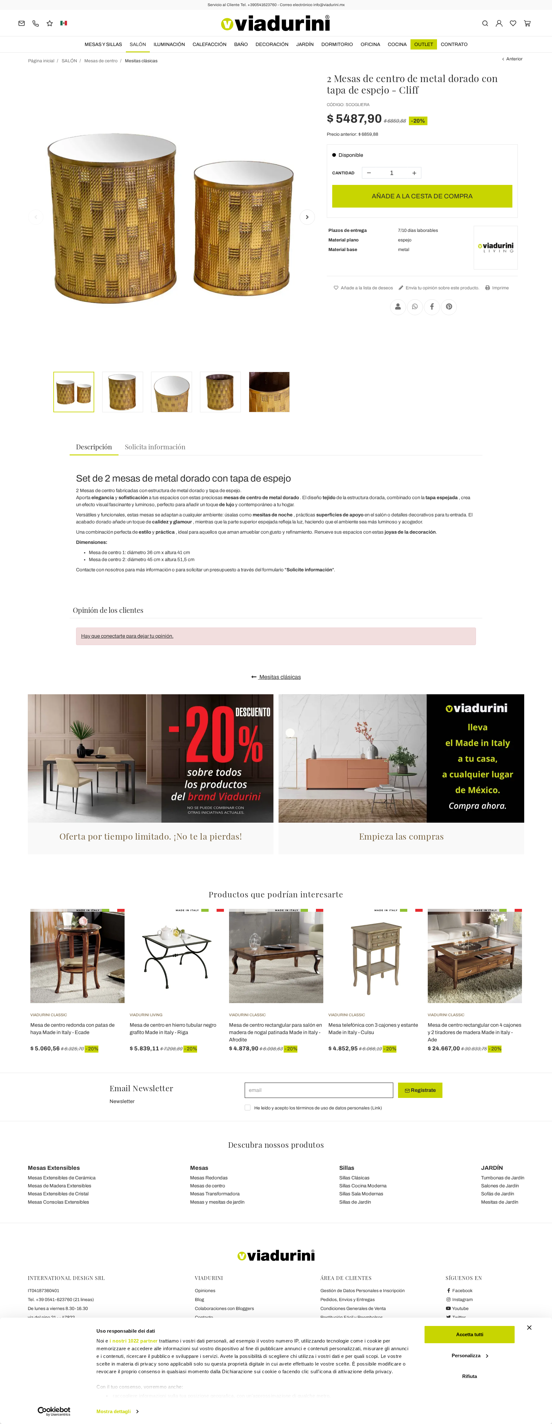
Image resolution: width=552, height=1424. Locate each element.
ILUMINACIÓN (169, 44)
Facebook (461, 1290)
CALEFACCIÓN (209, 44)
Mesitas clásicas (279, 677)
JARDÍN (305, 44)
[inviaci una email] (21, 23)
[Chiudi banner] (529, 1327)
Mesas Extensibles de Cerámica (62, 1177)
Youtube (460, 1308)
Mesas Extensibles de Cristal (58, 1193)
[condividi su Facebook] (432, 307)
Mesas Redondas (209, 1177)
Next (307, 217)
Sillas (346, 1168)
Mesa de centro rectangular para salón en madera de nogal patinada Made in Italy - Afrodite (275, 1032)
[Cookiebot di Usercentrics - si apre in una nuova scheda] (54, 1411)
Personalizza (466, 1355)
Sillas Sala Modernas (361, 1193)
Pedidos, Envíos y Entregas (347, 1299)
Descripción (94, 446)
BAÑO (241, 44)
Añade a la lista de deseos (366, 288)
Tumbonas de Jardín (502, 1177)
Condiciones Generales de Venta (353, 1308)
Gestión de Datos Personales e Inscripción (362, 1290)
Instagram (462, 1299)
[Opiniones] (49, 23)
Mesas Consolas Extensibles (58, 1202)
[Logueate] (499, 23)
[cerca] (485, 23)
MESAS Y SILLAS (103, 44)
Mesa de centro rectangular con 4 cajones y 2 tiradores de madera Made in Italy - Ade (474, 1032)
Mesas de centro (207, 1185)
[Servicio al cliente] (35, 23)
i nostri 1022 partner (134, 1341)
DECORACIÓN (272, 44)
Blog (199, 1299)
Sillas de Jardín (355, 1202)
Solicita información (155, 446)
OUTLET (423, 44)
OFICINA (370, 44)
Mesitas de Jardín (499, 1202)
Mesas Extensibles (54, 1168)
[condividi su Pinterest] (449, 307)
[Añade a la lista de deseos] (108, 940)
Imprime (500, 288)
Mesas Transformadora (215, 1193)
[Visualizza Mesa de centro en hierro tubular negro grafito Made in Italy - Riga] (207, 924)
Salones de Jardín (500, 1185)
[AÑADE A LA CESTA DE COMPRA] (108, 924)
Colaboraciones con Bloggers (224, 1308)
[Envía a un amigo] (398, 307)
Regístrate (423, 1090)
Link (376, 1108)
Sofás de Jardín (497, 1193)
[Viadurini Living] (496, 248)
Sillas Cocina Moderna (363, 1185)
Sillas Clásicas (354, 1177)
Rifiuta (469, 1376)
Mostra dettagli (113, 1411)
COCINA (397, 44)
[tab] (94, 446)
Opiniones (205, 1290)
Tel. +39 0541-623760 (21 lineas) (61, 1299)
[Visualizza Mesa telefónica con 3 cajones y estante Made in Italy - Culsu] (406, 924)
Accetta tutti (469, 1334)
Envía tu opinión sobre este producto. (442, 288)
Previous (35, 217)
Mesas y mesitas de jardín (217, 1202)
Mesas (199, 1168)
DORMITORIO (337, 44)
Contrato (454, 44)
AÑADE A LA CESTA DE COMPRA (422, 196)
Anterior (514, 59)
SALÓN (138, 44)
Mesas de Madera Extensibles (59, 1185)
